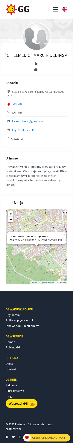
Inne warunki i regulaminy (22, 326)
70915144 (17, 103)
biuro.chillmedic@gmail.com (27, 121)
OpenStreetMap (48, 282)
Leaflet (34, 282)
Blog (9, 396)
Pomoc (10, 342)
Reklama (11, 385)
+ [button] (11, 213)
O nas (9, 364)
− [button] (11, 219)
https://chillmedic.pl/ (23, 130)
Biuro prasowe (15, 391)
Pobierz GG (13, 347)
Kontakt (11, 369)
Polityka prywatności (19, 320)
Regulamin (13, 315)
